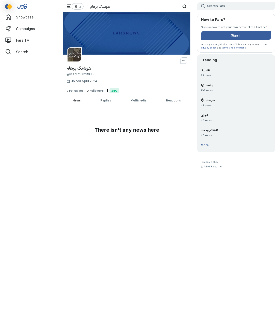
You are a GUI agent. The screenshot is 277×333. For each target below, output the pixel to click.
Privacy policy (209, 162)
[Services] (69, 6)
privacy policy (208, 47)
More (205, 145)
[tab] (76, 100)
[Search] (184, 6)
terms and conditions (234, 47)
